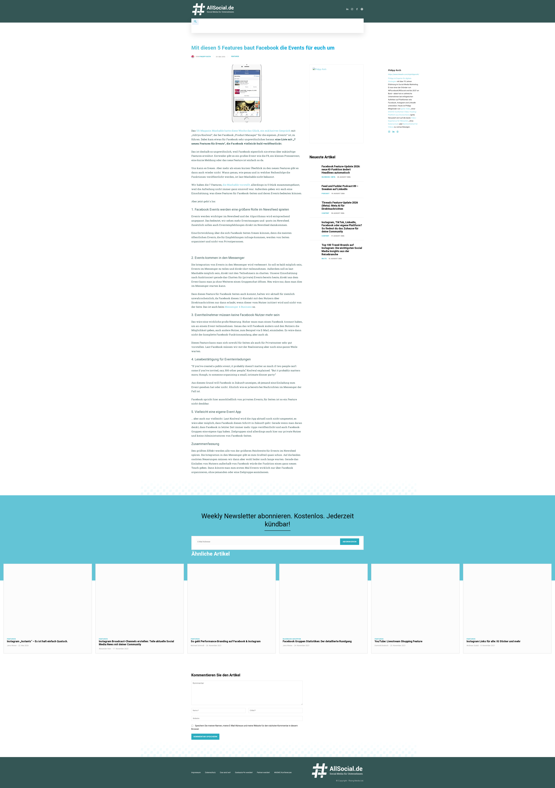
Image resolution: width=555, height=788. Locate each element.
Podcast (325, 194)
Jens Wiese (11, 646)
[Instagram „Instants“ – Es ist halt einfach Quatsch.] (48, 599)
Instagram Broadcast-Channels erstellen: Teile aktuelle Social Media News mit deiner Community (136, 643)
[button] (195, 22)
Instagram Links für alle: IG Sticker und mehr (493, 641)
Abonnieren (350, 542)
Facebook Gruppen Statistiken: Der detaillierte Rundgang (317, 641)
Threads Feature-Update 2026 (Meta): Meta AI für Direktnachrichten (340, 205)
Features (235, 56)
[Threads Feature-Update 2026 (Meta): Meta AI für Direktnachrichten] (315, 205)
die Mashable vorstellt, (237, 184)
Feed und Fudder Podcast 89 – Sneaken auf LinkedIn (340, 188)
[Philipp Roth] (193, 56)
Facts (324, 259)
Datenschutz (393, 124)
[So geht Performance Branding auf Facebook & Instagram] (231, 599)
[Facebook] (357, 9)
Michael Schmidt (197, 646)
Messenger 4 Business (238, 306)
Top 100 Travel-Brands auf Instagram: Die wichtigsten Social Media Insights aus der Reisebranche (342, 249)
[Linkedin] (347, 9)
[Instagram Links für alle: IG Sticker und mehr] (507, 599)
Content (325, 213)
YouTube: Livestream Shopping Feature (398, 641)
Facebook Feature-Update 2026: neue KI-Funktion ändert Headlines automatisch (341, 169)
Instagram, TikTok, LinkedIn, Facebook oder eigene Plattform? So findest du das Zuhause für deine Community (342, 227)
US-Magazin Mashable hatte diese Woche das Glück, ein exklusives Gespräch (243, 130)
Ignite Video (405, 109)
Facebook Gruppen (292, 639)
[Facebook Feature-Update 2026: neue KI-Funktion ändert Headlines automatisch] (315, 168)
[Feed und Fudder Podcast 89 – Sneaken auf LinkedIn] (315, 188)
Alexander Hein (105, 649)
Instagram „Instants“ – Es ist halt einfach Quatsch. (37, 641)
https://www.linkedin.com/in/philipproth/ (403, 74)
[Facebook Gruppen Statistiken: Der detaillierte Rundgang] (323, 599)
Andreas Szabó (473, 646)
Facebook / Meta (328, 177)
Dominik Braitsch (381, 646)
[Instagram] (352, 9)
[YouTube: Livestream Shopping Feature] (415, 599)
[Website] (397, 131)
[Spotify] (362, 9)
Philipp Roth (205, 56)
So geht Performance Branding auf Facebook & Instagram (226, 641)
